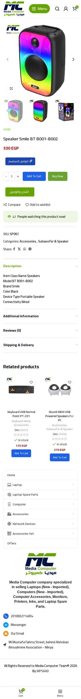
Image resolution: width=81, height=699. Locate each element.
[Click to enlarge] (11, 88)
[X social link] (19, 249)
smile (7, 129)
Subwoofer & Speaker (53, 241)
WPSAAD (43, 671)
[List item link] (40, 616)
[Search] (57, 8)
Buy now (57, 176)
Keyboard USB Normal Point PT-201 (21, 414)
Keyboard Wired (21, 421)
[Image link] (40, 564)
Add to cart (34, 176)
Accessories (28, 241)
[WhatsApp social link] (24, 249)
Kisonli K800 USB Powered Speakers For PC (59, 416)
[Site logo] (14, 8)
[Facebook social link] (14, 249)
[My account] (66, 8)
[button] (21, 453)
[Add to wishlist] (31, 382)
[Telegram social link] (30, 249)
